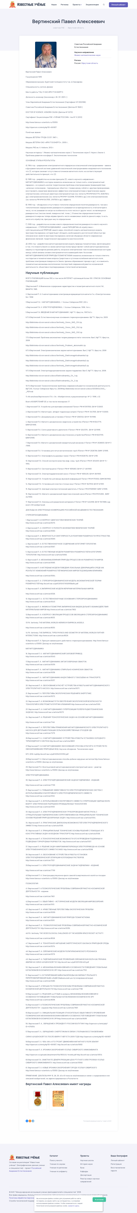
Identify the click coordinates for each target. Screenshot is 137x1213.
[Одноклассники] (30, 1121)
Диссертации (86, 1175)
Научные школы (87, 1160)
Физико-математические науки (87, 55)
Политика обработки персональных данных (27, 1198)
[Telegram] (33, 1121)
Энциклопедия (92, 4)
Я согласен (99, 1200)
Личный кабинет (118, 5)
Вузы (82, 1167)
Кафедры (84, 1171)
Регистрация (116, 1164)
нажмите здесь (73, 1206)
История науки (86, 1164)
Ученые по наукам (57, 1164)
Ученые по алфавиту (58, 1171)
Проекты (76, 4)
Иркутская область (90, 63)
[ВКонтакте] (27, 1121)
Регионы (64, 4)
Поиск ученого (56, 1160)
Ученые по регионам (58, 1167)
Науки (54, 4)
